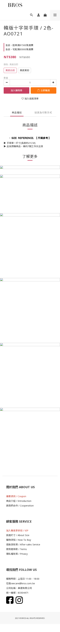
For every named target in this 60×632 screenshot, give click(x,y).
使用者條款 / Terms (16, 549)
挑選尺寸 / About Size (17, 535)
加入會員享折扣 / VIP (17, 530)
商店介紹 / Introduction (18, 500)
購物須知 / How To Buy (18, 539)
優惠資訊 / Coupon (16, 496)
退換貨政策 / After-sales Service (23, 544)
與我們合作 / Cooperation (20, 505)
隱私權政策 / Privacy (17, 553)
